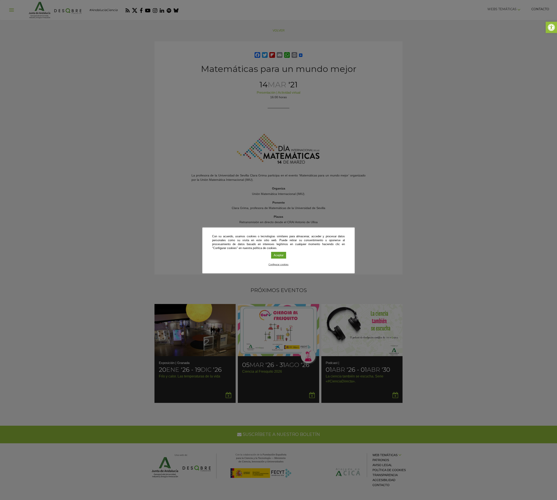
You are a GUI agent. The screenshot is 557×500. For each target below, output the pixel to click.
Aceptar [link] (279, 255)
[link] (551, 27)
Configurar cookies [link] (278, 264)
